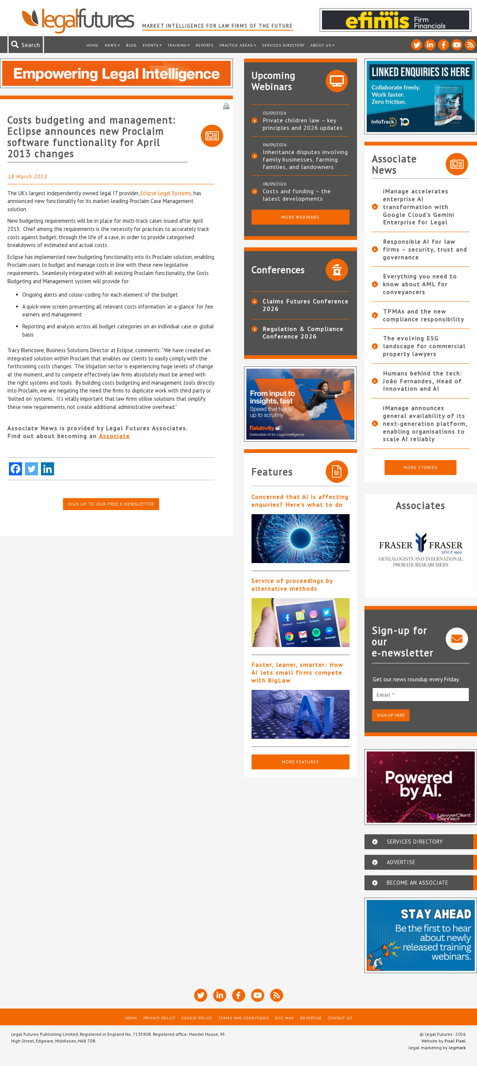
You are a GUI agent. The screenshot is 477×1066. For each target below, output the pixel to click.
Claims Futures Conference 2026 (306, 304)
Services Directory (283, 45)
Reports (205, 45)
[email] (421, 694)
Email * (386, 694)
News (111, 45)
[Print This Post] (226, 105)
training (177, 45)
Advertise (311, 1017)
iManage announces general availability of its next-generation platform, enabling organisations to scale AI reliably (425, 423)
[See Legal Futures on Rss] (470, 44)
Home (92, 45)
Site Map (284, 1017)
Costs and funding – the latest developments (297, 194)
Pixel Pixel (455, 1041)
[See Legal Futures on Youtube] (456, 44)
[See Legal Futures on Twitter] (416, 44)
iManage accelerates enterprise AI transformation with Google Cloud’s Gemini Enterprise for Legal (419, 206)
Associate (114, 436)
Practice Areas (236, 45)
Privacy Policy (159, 1017)
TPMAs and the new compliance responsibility (423, 315)
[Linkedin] (47, 469)
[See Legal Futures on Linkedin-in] (430, 44)
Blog (131, 45)
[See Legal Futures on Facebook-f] (443, 44)
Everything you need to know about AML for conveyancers (420, 284)
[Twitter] (31, 469)
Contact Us (340, 1017)
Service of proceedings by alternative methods (292, 584)
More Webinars (300, 217)
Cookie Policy (196, 1017)
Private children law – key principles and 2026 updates (303, 123)
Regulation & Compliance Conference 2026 (303, 332)
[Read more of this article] (301, 538)
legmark (457, 1047)
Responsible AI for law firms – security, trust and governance (425, 249)
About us (320, 45)
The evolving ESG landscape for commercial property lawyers (424, 345)
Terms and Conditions (243, 1017)
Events (150, 45)
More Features (300, 762)
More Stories (420, 467)
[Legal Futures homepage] (81, 20)
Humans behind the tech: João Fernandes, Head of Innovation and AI (422, 381)
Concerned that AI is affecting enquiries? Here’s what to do (300, 500)
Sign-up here (391, 715)
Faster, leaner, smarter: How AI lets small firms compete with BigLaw (298, 672)
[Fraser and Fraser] (421, 551)
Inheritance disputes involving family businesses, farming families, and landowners (305, 159)
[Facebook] (15, 469)
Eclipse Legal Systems (165, 193)
